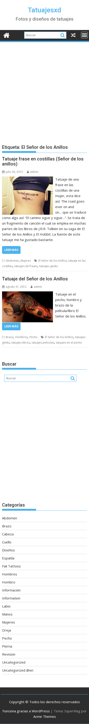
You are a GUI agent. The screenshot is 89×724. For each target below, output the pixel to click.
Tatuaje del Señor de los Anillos (35, 279)
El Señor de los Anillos (52, 261)
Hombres (21, 337)
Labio (6, 606)
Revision (8, 654)
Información (11, 590)
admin (34, 172)
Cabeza (8, 534)
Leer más (11, 250)
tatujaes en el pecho (69, 342)
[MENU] (84, 35)
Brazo (9, 337)
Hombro (8, 582)
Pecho (33, 337)
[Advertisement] (44, 89)
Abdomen (12, 261)
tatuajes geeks (48, 266)
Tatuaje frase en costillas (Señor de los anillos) (43, 161)
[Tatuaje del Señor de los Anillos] (27, 294)
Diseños (8, 550)
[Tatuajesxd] (6, 35)
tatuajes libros (20, 342)
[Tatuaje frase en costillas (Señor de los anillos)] (27, 179)
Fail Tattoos (11, 566)
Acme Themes (44, 716)
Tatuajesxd (44, 10)
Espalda (8, 558)
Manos (7, 614)
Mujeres (26, 261)
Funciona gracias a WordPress (26, 711)
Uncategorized (13, 662)
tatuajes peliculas (43, 342)
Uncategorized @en (17, 670)
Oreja (6, 630)
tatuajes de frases (25, 266)
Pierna (7, 646)
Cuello (6, 542)
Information (11, 598)
